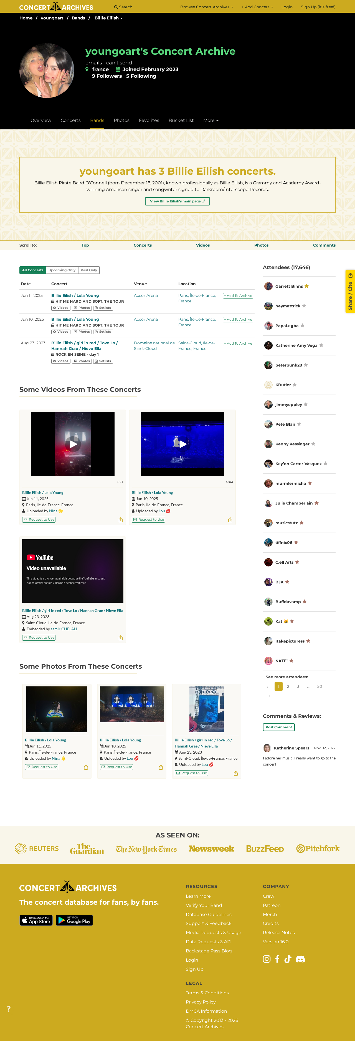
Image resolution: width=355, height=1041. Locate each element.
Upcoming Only (62, 270)
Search (125, 6)
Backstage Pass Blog (209, 951)
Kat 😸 (281, 621)
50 (319, 686)
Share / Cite (350, 295)
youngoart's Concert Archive (160, 51)
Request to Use (41, 519)
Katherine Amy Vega (296, 345)
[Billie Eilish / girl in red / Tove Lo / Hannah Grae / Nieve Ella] (206, 709)
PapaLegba (287, 325)
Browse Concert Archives (205, 6)
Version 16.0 (276, 941)
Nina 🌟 (56, 510)
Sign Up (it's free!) (318, 6)
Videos (203, 245)
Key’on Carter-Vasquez (298, 463)
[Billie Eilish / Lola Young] (56, 709)
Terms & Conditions (207, 992)
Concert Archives (205, 1026)
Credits (271, 923)
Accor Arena (146, 295)
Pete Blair (285, 424)
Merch (270, 914)
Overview (41, 120)
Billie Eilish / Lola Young (75, 295)
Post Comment (279, 727)
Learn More (198, 896)
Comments (324, 245)
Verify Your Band (204, 905)
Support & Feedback (209, 923)
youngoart (52, 18)
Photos (122, 120)
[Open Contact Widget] (8, 1009)
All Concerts (32, 270)
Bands (78, 18)
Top (85, 245)
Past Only (89, 270)
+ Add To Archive (238, 296)
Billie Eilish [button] (107, 18)
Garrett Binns (289, 286)
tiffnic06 (284, 542)
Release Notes (279, 932)
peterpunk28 (288, 365)
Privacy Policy (201, 1002)
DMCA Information (206, 1011)
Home (25, 18)
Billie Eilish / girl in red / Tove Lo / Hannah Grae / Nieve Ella (72, 610)
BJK (279, 582)
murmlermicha (290, 483)
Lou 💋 (165, 510)
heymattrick (287, 305)
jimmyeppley (288, 404)
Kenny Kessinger (292, 444)
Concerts (71, 120)
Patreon (272, 905)
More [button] (209, 120)
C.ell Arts (284, 562)
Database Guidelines (209, 914)
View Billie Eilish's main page (176, 201)
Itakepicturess (290, 641)
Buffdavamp (288, 601)
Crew (268, 896)
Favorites (149, 120)
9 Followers (107, 76)
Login (287, 6)
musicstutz (286, 522)
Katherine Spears (291, 748)
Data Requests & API (209, 941)
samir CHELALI (64, 628)
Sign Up (195, 969)
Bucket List (181, 120)
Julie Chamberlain (294, 503)
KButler (283, 384)
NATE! (281, 660)
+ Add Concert (256, 6)
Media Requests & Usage (213, 932)
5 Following (141, 76)
